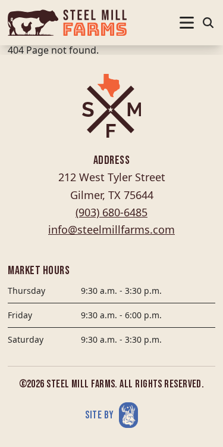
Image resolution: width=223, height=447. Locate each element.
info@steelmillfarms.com (111, 229)
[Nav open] (186, 22)
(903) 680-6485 (111, 212)
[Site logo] (67, 23)
